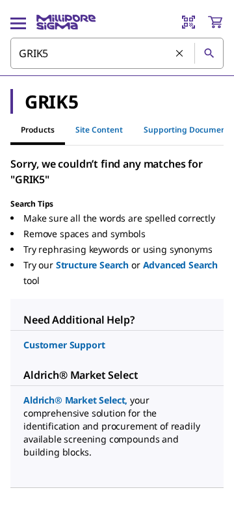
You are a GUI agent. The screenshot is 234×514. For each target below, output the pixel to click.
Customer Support (64, 345)
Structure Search (92, 265)
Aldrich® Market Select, (75, 400)
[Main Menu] (18, 22)
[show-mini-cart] (215, 22)
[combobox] (117, 53)
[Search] (208, 53)
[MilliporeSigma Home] (66, 22)
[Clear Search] (180, 54)
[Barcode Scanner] (188, 22)
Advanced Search (180, 265)
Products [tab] (38, 129)
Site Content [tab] (99, 129)
